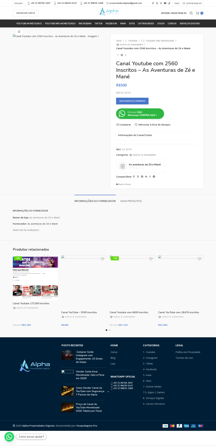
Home (113, 352)
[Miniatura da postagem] (68, 357)
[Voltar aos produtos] (122, 55)
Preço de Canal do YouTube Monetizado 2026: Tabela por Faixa (89, 407)
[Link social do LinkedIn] (146, 176)
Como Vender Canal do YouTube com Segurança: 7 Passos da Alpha (90, 391)
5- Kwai (147, 375)
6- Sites (147, 380)
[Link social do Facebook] (153, 3)
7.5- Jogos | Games (154, 392)
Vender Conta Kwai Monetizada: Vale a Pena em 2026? (90, 375)
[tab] (95, 199)
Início (119, 40)
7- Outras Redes (152, 386)
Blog (112, 357)
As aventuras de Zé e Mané (42, 223)
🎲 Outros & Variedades (129, 44)
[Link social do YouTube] (165, 3)
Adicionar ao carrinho (132, 100)
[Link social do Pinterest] (142, 176)
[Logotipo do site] (108, 12)
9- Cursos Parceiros (154, 403)
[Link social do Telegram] (154, 176)
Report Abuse (124, 184)
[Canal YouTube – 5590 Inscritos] (83, 282)
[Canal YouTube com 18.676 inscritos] (180, 282)
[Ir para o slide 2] (109, 330)
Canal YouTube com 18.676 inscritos (178, 312)
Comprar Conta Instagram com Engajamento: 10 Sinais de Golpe (89, 357)
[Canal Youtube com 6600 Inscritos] (132, 282)
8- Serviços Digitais (153, 398)
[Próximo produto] (126, 55)
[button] (9, 437)
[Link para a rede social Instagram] (161, 3)
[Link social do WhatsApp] (150, 176)
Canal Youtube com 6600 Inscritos (129, 312)
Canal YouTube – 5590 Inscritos (79, 312)
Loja (112, 363)
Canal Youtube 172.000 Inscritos (31, 303)
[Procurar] (191, 13)
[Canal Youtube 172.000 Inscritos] (35, 277)
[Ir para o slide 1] (106, 330)
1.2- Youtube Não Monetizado (157, 40)
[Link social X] (157, 3)
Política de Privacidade (188, 352)
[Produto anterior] (118, 55)
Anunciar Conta (25, 12)
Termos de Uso (184, 357)
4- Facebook (150, 369)
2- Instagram (150, 357)
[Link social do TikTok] (169, 3)
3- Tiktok (148, 363)
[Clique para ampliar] (19, 32)
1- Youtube (131, 40)
